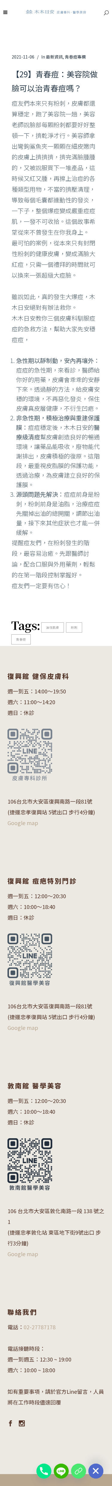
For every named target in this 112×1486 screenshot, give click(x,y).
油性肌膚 (52, 627)
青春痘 (21, 639)
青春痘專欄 (75, 57)
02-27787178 (40, 1327)
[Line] (61, 1471)
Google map (22, 823)
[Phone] (43, 1471)
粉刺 (74, 627)
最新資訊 (54, 57)
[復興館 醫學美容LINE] (78, 1471)
